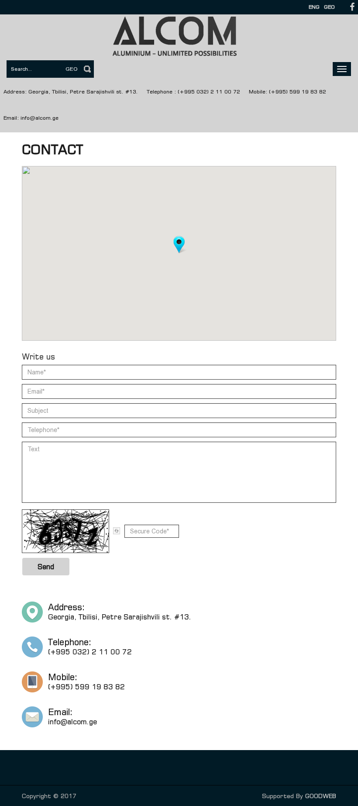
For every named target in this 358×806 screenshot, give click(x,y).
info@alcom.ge (40, 117)
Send (46, 566)
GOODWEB (320, 795)
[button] (179, 244)
